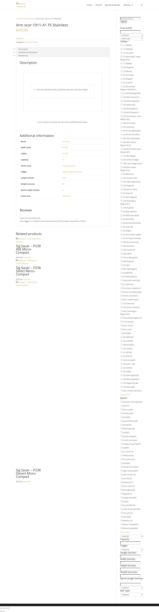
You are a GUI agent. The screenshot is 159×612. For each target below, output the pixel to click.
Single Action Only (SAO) (72, 172)
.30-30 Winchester (131, 134)
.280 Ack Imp (129, 123)
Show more (125, 394)
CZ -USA (128, 451)
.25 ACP (127, 356)
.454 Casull (129, 250)
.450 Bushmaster (131, 242)
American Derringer (132, 402)
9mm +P (127, 329)
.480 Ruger (128, 261)
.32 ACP (127, 368)
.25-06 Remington (131, 101)
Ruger (127, 494)
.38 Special (129, 387)
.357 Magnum (130, 383)
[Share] (3, 608)
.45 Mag (127, 231)
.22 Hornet (128, 75)
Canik (126, 432)
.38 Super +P (129, 364)
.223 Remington (131, 375)
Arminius (128, 413)
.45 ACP (65, 153)
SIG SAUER (129, 505)
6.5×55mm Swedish (132, 288)
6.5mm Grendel (130, 296)
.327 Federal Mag (131, 159)
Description (23, 49)
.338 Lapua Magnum (132, 163)
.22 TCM (127, 82)
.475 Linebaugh (130, 257)
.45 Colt (128, 227)
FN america (129, 459)
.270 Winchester (131, 112)
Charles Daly (129, 436)
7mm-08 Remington (132, 318)
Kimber (128, 482)
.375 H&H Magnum (131, 181)
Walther (127, 520)
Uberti (127, 517)
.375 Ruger (128, 185)
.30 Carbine (128, 127)
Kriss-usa (128, 486)
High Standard (130, 471)
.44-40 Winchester (132, 223)
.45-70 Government (132, 238)
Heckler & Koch (130, 467)
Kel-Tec (127, 478)
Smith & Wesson (131, 509)
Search (123, 22)
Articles (98, 5)
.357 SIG (127, 348)
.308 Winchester (131, 379)
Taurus (128, 513)
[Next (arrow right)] (3, 611)
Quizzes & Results (112, 5)
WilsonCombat (130, 528)
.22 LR (127, 352)
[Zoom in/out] (8, 608)
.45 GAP (127, 371)
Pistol (32, 18)
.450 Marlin (128, 246)
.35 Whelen (128, 174)
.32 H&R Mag (129, 156)
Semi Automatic (68, 166)
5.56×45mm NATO (131, 280)
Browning (129, 428)
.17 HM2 (127, 45)
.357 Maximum (130, 178)
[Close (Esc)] (1, 608)
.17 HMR (128, 49)
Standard (66, 196)
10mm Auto (129, 360)
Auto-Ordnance (130, 421)
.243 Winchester (131, 97)
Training (126, 5)
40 (63, 184)
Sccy (125, 501)
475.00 (65, 147)
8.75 (64, 178)
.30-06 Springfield (131, 130)
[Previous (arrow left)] (1, 611)
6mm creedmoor (131, 299)
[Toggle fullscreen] (6, 608)
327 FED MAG (130, 276)
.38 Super (128, 193)
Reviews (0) (23, 55)
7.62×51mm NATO (131, 307)
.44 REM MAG (130, 211)
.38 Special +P (130, 189)
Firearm (25, 18)
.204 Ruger (128, 67)
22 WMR (128, 273)
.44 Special (128, 219)
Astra (126, 417)
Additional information (28, 52)
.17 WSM (127, 63)
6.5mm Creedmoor (132, 292)
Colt (126, 448)
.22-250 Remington (131, 93)
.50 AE (126, 265)
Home (89, 5)
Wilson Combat (130, 524)
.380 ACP (128, 345)
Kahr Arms (129, 474)
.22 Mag (127, 79)
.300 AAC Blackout (131, 138)
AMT (126, 406)
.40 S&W (128, 337)
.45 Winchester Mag (132, 234)
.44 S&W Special (131, 215)
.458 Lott (127, 254)
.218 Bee (127, 71)
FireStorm (128, 455)
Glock (126, 463)
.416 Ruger (128, 207)
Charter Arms (130, 440)
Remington (129, 490)
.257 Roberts (129, 105)
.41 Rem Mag (130, 197)
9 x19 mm (128, 322)
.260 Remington (130, 108)
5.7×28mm (128, 284)
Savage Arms (129, 497)
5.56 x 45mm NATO (132, 390)
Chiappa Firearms (131, 444)
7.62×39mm (128, 303)
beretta (127, 425)
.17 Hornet (128, 53)
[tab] (63, 49)
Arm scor (66, 141)
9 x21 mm (128, 325)
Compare (19, 38)
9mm (127, 333)
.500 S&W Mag (130, 269)
